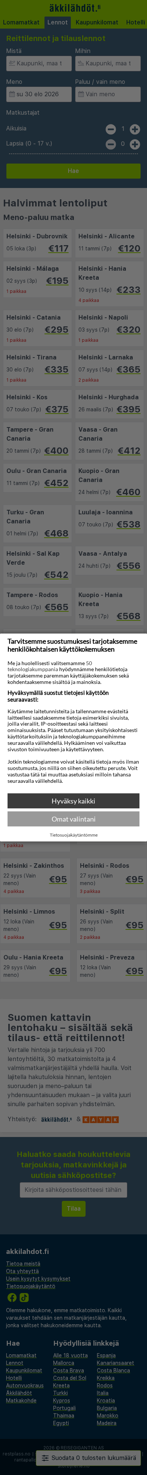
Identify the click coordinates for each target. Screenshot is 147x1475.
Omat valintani (74, 819)
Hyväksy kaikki (73, 801)
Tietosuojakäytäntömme (74, 835)
